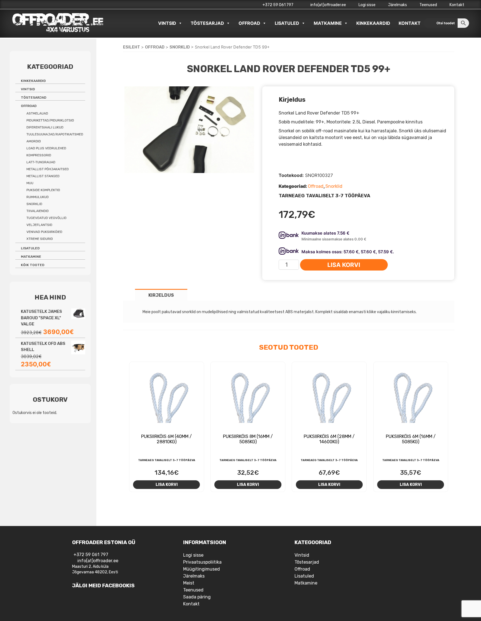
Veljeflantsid (39, 225)
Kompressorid (38, 155)
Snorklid (180, 47)
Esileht (131, 47)
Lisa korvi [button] (167, 484)
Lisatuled (287, 23)
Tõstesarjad (207, 23)
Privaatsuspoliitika (202, 562)
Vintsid (167, 23)
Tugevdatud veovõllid (46, 218)
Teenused (428, 5)
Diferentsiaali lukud (44, 127)
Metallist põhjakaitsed (47, 169)
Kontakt (457, 5)
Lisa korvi (343, 264)
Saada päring (197, 597)
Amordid (33, 141)
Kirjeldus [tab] (161, 295)
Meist (188, 583)
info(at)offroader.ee (328, 5)
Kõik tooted (32, 265)
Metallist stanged (43, 176)
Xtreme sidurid (39, 239)
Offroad (249, 23)
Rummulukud (37, 197)
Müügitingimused (201, 569)
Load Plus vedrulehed (46, 148)
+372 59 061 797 (277, 5)
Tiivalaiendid (37, 211)
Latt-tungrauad (40, 162)
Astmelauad (37, 113)
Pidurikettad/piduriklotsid (50, 120)
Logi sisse (367, 5)
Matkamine (328, 23)
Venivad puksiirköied (44, 232)
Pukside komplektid (43, 190)
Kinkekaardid (373, 23)
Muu (29, 183)
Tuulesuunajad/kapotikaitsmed (54, 134)
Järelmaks (397, 5)
